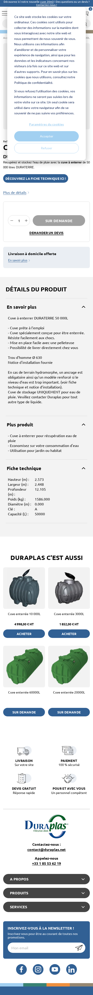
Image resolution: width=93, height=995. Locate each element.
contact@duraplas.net (46, 849)
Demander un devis (46, 233)
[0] (86, 12)
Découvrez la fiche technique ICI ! (35, 178)
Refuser (46, 148)
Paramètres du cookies (46, 124)
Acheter (24, 634)
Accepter (46, 136)
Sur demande (59, 220)
